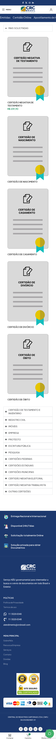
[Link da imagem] (28, 702)
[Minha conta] (51, 9)
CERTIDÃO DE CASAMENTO (22, 254)
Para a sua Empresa (11, 645)
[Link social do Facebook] (23, 3)
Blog (5, 664)
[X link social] (26, 3)
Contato (7, 654)
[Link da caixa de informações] (28, 517)
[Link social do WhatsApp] (40, 729)
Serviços (7, 650)
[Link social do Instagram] (29, 3)
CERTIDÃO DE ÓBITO (18, 399)
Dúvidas (6, 659)
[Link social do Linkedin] (33, 3)
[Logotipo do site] (28, 9)
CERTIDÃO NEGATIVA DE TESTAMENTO (20, 104)
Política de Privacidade (13, 602)
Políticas (8, 598)
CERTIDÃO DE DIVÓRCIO (20, 327)
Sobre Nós (8, 640)
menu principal (11, 636)
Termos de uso (10, 607)
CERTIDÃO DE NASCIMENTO (22, 181)
